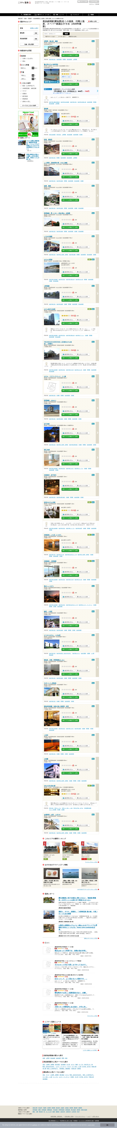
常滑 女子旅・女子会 (78, 808)
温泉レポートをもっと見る (90, 938)
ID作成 (97, 4)
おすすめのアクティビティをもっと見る (87, 889)
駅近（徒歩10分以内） (49, 1066)
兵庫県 (49, 1107)
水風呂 (72, 1077)
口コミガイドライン (80, 1116)
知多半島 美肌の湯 (82, 102)
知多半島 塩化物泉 (65, 102)
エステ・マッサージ (61, 1066)
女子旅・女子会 (86, 1066)
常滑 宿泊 (59, 134)
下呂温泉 (55, 1109)
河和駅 (72, 395)
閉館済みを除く (73, 36)
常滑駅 (58, 809)
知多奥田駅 (59, 59)
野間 (63, 1058)
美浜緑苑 (52, 1058)
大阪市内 (62, 1111)
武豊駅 (88, 653)
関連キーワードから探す (25, 1113)
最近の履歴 (94, 1)
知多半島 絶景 (79, 528)
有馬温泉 (44, 1109)
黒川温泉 (73, 1109)
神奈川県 (35, 1107)
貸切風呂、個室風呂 (64, 1068)
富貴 (44, 1058)
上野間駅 (75, 59)
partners (34, 1125)
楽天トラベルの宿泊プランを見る (70, 55)
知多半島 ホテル (76, 653)
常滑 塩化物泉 (52, 134)
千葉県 (44, 1107)
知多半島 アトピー (80, 335)
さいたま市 (49, 1111)
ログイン (91, 4)
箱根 (39, 1109)
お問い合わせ (95, 1116)
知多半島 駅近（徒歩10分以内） (64, 653)
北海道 (67, 1107)
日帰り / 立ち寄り (27, 58)
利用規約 (75, 1120)
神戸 (78, 1111)
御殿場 (57, 1111)
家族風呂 (25, 99)
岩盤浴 (79, 1068)
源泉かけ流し (26, 101)
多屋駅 (62, 809)
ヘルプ (89, 1116)
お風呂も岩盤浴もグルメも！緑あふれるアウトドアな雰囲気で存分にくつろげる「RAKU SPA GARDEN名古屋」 (78, 927)
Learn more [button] (91, 1125)
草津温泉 (35, 1109)
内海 (66, 1058)
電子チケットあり (50, 36)
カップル (81, 1064)
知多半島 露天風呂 (73, 444)
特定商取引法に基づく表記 (66, 1120)
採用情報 (97, 1120)
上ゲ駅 (92, 653)
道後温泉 (67, 1109)
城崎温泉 (49, 1109)
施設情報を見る (68, 51)
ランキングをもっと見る (91, 862)
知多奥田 (58, 1058)
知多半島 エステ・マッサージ (85, 605)
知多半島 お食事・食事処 (62, 254)
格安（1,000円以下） (53, 1068)
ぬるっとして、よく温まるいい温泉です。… (71, 979)
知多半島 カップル (79, 468)
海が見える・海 (88, 1064)
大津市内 (74, 1111)
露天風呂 (57, 1064)
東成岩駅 (51, 655)
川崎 (37, 1111)
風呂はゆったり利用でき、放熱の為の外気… (71, 951)
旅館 (76, 1064)
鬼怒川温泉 (84, 1109)
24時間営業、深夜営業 (29, 88)
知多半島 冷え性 (79, 279)
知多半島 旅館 (60, 181)
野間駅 (64, 59)
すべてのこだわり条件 (29, 105)
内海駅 (82, 181)
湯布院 (78, 1109)
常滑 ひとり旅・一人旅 (67, 808)
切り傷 (44, 1068)
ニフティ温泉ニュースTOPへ (90, 1050)
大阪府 (62, 1107)
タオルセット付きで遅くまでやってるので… (71, 965)
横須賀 (41, 1111)
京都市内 (68, 1111)
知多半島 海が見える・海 (71, 554)
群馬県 (53, 1107)
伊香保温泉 (61, 1109)
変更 (36, 33)
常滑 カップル (57, 808)
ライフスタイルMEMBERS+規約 (86, 1120)
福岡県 (80, 1107)
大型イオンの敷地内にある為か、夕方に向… (71, 1007)
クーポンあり (62, 36)
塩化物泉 (63, 1064)
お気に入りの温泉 (82, 1)
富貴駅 (80, 134)
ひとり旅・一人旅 (76, 1066)
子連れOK (73, 1068)
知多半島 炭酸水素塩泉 (54, 102)
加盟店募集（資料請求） (57, 1116)
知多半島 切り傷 (69, 370)
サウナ (69, 1066)
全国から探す (34, 28)
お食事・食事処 (50, 1064)
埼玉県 (40, 1107)
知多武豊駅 (83, 653)
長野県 (71, 1107)
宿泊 (44, 1064)
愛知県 (76, 1107)
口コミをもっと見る (92, 1015)
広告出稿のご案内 (69, 1116)
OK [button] (107, 1125)
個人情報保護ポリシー (54, 1120)
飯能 (54, 1111)
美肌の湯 (93, 1066)
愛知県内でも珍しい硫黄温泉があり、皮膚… (71, 993)
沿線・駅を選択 (29, 44)
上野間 (48, 1058)
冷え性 (68, 1064)
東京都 (58, 1107)
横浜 (34, 1111)
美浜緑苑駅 (69, 59)
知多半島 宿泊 (52, 59)
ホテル (73, 1064)
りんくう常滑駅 (52, 809)
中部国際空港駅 (87, 808)
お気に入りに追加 (83, 51)
